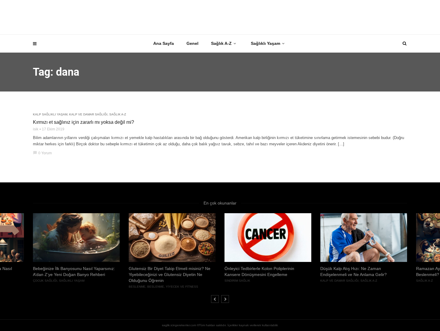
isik (35, 129)
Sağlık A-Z (221, 43)
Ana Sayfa (163, 43)
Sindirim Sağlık (237, 280)
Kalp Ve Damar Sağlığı (88, 114)
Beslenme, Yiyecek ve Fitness (172, 286)
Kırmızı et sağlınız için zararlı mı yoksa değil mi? (83, 122)
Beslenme (137, 286)
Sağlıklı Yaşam (265, 43)
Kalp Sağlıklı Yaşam (50, 114)
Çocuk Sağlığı (45, 280)
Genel (192, 43)
